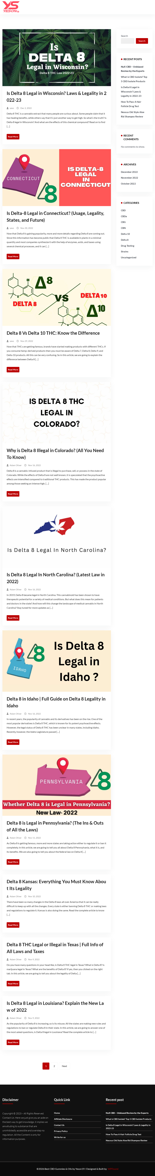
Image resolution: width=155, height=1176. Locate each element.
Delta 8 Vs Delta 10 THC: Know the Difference (53, 333)
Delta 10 (125, 233)
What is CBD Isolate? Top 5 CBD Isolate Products (128, 1119)
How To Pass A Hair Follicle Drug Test (123, 1134)
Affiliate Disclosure (63, 1119)
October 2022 (128, 183)
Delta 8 (125, 239)
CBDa (124, 216)
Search (124, 35)
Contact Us (59, 1125)
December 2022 (129, 172)
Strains (124, 251)
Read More (13, 136)
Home (57, 1113)
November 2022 (129, 177)
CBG (123, 222)
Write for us (60, 1137)
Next (64, 1066)
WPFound (113, 1168)
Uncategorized (128, 257)
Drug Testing (127, 245)
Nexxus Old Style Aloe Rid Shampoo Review (126, 1140)
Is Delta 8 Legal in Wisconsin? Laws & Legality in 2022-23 (131, 91)
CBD (123, 210)
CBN (123, 228)
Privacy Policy (61, 1131)
